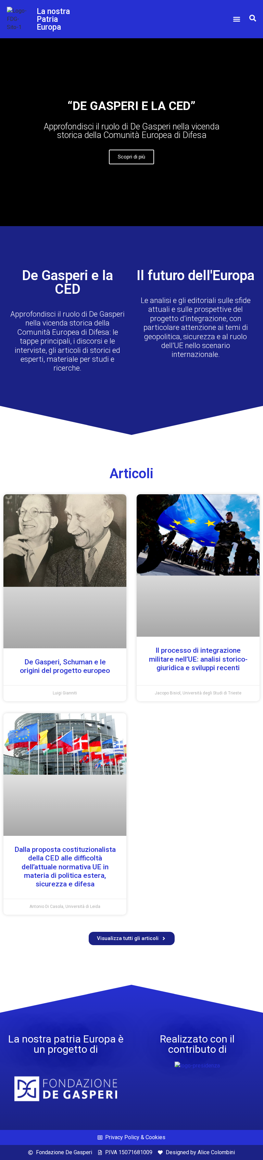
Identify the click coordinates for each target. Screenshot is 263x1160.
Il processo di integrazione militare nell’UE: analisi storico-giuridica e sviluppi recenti (198, 659)
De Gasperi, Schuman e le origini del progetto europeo (65, 666)
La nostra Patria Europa (53, 19)
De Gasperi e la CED (67, 282)
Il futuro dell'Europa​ (195, 275)
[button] (236, 19)
